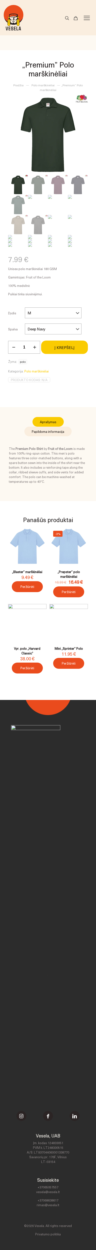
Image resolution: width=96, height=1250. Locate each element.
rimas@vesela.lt (48, 1205)
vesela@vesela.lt (48, 1191)
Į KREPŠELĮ (64, 347)
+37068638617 (48, 1200)
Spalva (13, 329)
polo (23, 361)
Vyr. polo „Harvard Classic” (27, 650)
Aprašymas (48, 421)
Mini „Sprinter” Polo (69, 648)
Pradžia (18, 85)
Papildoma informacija (48, 431)
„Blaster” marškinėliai (27, 571)
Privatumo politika (48, 1234)
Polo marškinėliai (43, 85)
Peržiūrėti (27, 586)
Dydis (12, 313)
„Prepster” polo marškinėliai (69, 574)
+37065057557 (48, 1187)
